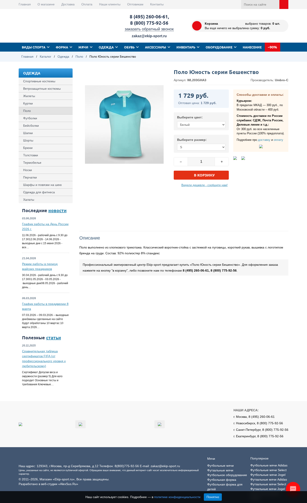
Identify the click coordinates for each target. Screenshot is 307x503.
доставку (264, 140)
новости (57, 210)
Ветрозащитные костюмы (42, 88)
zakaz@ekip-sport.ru (149, 36)
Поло (79, 56)
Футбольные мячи (220, 465)
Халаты (28, 199)
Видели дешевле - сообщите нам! (204, 185)
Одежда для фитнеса (39, 192)
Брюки (28, 148)
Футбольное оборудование (227, 475)
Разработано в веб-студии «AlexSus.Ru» (48, 484)
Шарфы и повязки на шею (42, 185)
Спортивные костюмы (39, 81)
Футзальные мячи (220, 470)
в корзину (204, 175)
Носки (27, 170)
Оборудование (219, 47)
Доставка (68, 4)
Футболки (30, 118)
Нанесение (252, 47)
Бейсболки (31, 125)
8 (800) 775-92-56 (149, 23)
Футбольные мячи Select (268, 470)
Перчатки (30, 177)
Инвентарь (185, 47)
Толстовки (30, 155)
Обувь (129, 47)
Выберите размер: (192, 140)
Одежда (106, 47)
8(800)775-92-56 (127, 466)
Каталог (45, 56)
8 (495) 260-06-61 (149, 16)
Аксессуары (155, 47)
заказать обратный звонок (149, 29)
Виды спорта (33, 47)
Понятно (213, 497)
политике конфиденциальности (177, 497)
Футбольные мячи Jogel (267, 475)
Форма (62, 47)
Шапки (28, 133)
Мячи (83, 47)
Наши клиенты (109, 4)
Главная (25, 4)
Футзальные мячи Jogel (267, 489)
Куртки (28, 103)
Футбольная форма (221, 479)
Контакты (157, 4)
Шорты (28, 140)
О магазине (46, 4)
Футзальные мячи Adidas (268, 479)
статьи (53, 337)
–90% (272, 47)
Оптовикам (135, 4)
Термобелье (32, 162)
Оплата (86, 4)
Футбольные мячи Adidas (268, 465)
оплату (278, 140)
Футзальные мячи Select (268, 484)
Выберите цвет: (190, 117)
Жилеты (29, 96)
